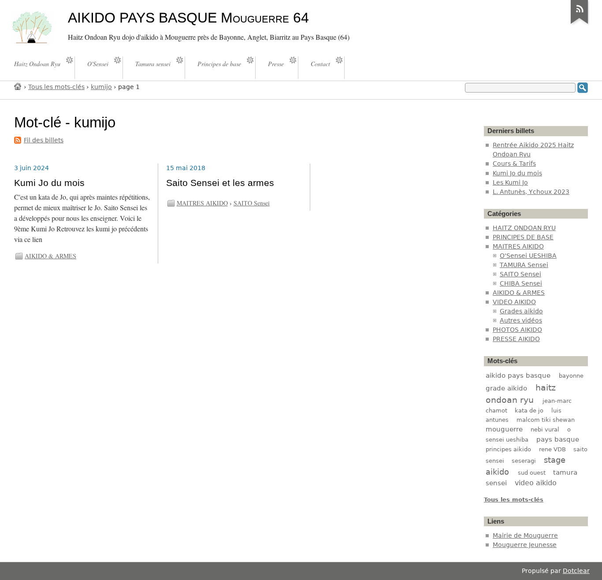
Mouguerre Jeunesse (525, 544)
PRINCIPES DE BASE (523, 237)
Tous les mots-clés (56, 86)
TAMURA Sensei (524, 264)
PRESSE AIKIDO (516, 338)
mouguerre (504, 429)
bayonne (571, 375)
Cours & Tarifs (514, 163)
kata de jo (529, 410)
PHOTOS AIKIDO (517, 329)
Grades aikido (521, 311)
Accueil (18, 86)
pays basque (557, 439)
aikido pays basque (518, 375)
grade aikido (506, 388)
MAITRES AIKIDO (202, 203)
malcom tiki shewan (546, 419)
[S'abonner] (579, 24)
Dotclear (576, 570)
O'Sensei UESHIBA (528, 255)
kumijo (101, 86)
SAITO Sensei (252, 203)
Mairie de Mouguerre (525, 535)
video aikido (536, 483)
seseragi (524, 460)
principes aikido (508, 449)
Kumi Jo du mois (49, 183)
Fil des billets (43, 140)
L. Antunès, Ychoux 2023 (531, 191)
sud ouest (532, 472)
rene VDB (552, 449)
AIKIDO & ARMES (50, 256)
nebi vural (545, 429)
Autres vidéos (521, 320)
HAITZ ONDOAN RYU (524, 227)
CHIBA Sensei (521, 283)
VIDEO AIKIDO (514, 301)
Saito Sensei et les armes (220, 183)
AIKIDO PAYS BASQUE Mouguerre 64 (188, 18)
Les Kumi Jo (510, 182)
